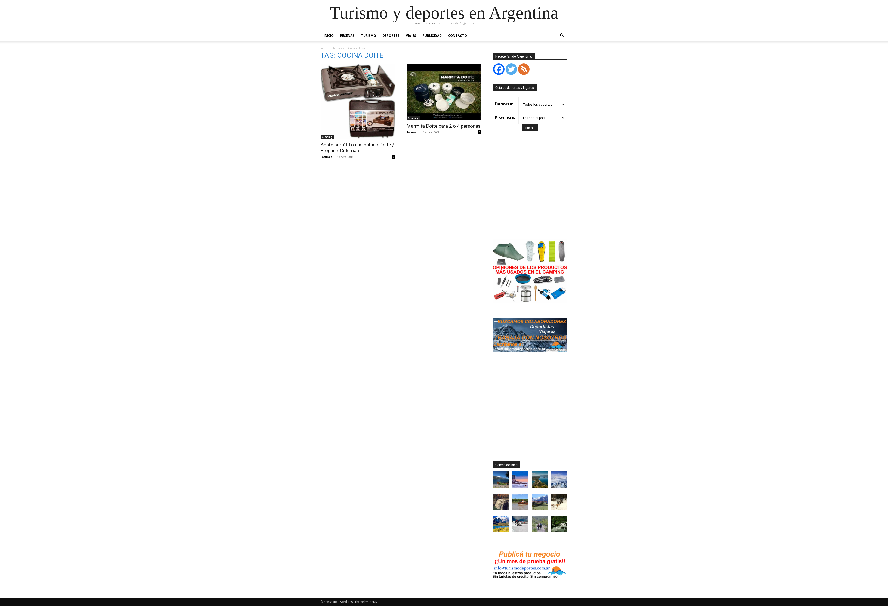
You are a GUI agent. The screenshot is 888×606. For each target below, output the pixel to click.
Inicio (329, 35)
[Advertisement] (531, 192)
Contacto (457, 35)
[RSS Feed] (524, 69)
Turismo (368, 35)
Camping (327, 137)
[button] (561, 36)
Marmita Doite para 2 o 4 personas (444, 126)
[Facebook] (499, 69)
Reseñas (347, 35)
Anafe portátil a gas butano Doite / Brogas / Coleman (357, 147)
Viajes (411, 35)
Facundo (326, 156)
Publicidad (432, 35)
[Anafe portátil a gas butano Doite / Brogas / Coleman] (358, 101)
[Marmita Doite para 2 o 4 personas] (444, 92)
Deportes (390, 35)
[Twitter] (511, 69)
